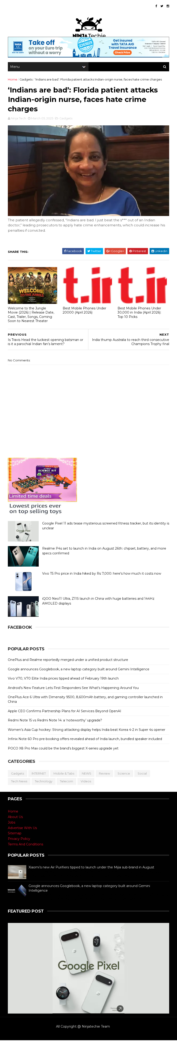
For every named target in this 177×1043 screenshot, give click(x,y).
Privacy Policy (19, 839)
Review (104, 773)
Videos (86, 781)
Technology (43, 781)
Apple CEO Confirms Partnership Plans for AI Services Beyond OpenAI (64, 711)
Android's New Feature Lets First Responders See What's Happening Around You (73, 688)
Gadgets (26, 79)
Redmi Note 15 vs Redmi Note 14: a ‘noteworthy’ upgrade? (55, 720)
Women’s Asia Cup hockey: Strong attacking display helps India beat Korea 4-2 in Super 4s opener (86, 730)
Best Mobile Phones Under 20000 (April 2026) (84, 310)
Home (12, 79)
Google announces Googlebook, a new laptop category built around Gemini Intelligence (78, 669)
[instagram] (168, 6)
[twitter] (161, 6)
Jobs (11, 822)
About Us (15, 817)
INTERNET (39, 773)
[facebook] (156, 6)
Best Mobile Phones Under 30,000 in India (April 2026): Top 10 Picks (139, 312)
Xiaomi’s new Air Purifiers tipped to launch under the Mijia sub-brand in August (91, 867)
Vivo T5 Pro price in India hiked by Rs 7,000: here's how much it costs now (101, 573)
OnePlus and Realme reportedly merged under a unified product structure (68, 660)
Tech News (19, 781)
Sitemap (14, 833)
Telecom (66, 781)
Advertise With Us (22, 828)
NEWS (86, 773)
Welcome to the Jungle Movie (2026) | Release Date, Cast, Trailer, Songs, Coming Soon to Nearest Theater (31, 314)
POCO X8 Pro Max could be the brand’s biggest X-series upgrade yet (63, 748)
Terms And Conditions (25, 844)
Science (124, 773)
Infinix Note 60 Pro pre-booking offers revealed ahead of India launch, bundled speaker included (85, 739)
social (142, 773)
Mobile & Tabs (63, 773)
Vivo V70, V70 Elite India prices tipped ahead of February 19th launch (63, 678)
